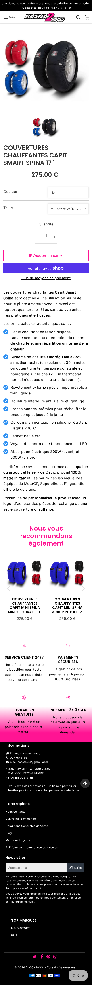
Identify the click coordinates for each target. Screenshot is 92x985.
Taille (8, 208)
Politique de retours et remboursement (32, 847)
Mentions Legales (18, 840)
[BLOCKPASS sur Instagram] (55, 957)
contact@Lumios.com (20, 901)
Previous (8, 588)
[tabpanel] (46, 127)
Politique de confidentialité (23, 888)
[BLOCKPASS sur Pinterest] (48, 957)
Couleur (10, 191)
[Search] (78, 17)
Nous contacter (16, 811)
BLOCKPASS (34, 967)
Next (83, 588)
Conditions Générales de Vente (27, 826)
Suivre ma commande (25, 753)
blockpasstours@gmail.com (29, 762)
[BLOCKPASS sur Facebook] (42, 957)
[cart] (87, 17)
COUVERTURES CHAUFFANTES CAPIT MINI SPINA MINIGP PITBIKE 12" (67, 606)
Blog (9, 833)
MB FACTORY (20, 928)
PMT (14, 935)
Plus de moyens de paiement (46, 278)
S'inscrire (75, 867)
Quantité (46, 224)
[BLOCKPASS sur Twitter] (35, 957)
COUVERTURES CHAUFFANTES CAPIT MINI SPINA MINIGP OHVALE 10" (25, 606)
